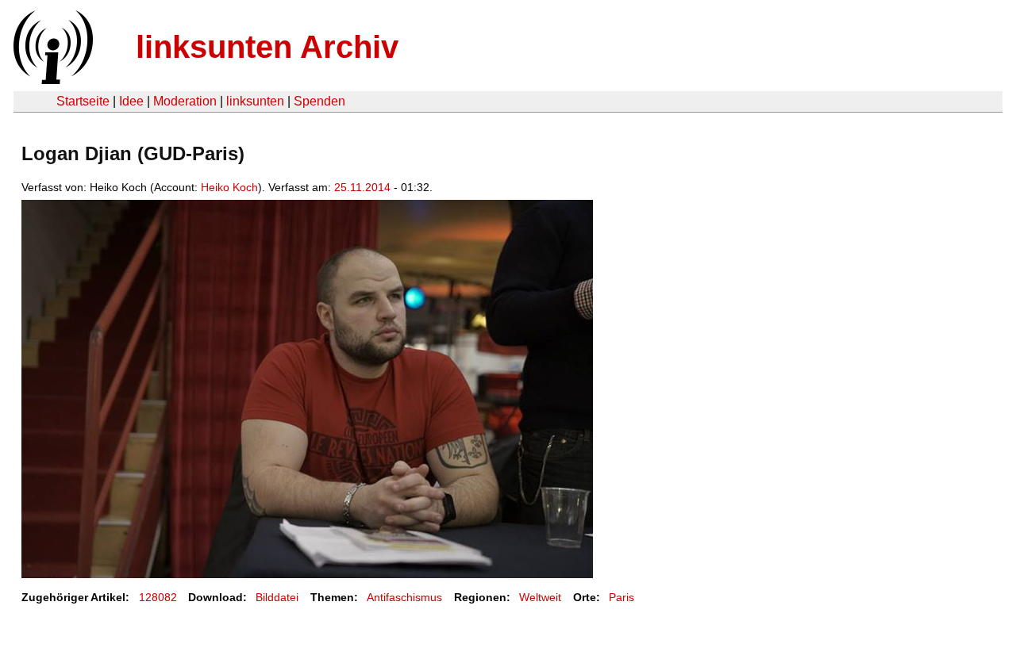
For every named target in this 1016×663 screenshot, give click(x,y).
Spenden (319, 101)
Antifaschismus (404, 597)
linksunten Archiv (267, 46)
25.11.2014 (362, 187)
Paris (621, 597)
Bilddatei (277, 597)
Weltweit (540, 597)
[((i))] (51, 79)
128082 (158, 597)
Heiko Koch (229, 187)
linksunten (255, 101)
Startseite (83, 101)
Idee (131, 101)
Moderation (185, 101)
